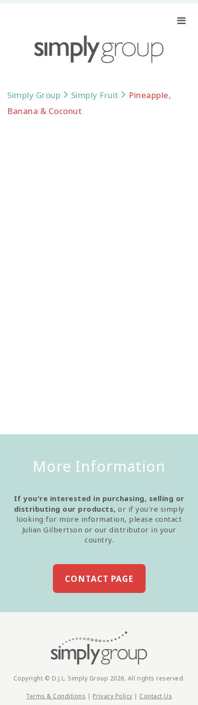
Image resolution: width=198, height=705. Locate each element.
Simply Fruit (95, 95)
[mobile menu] (181, 20)
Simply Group (34, 95)
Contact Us (155, 696)
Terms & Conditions (56, 696)
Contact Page (99, 578)
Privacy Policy (113, 696)
